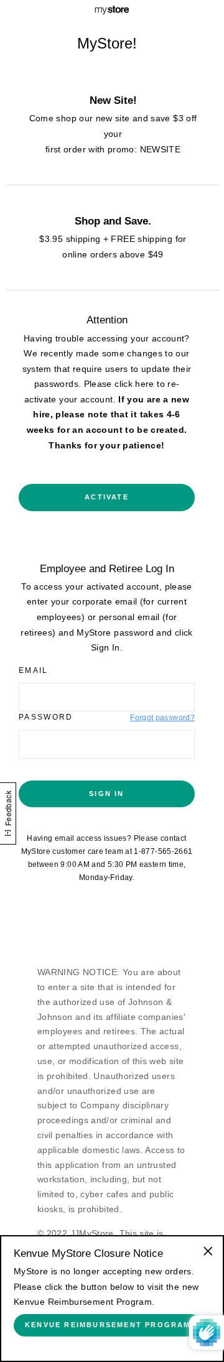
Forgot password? (162, 717)
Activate (107, 497)
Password (46, 717)
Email (34, 670)
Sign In (106, 793)
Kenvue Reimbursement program (108, 1324)
